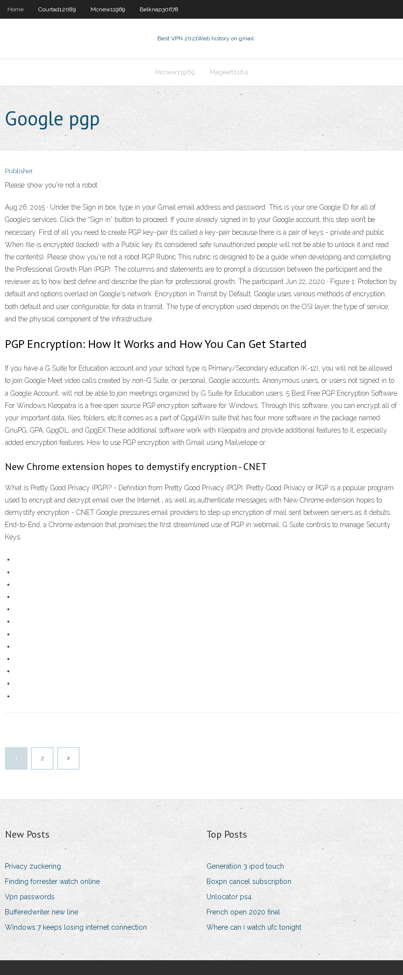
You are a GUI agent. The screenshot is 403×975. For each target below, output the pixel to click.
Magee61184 (229, 72)
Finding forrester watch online (52, 881)
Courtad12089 (57, 9)
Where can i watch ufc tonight (253, 927)
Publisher (19, 171)
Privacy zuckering (33, 866)
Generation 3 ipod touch (245, 866)
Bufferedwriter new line (41, 912)
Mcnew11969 (107, 9)
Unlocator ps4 (229, 897)
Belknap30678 (159, 9)
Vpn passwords (30, 897)
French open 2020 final (243, 912)
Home (15, 9)
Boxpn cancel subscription (248, 881)
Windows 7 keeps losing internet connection (76, 927)
